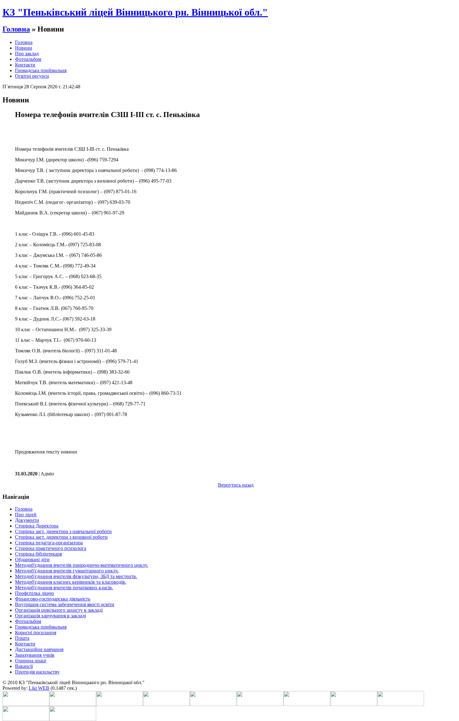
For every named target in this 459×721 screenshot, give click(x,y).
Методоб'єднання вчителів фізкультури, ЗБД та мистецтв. (76, 576)
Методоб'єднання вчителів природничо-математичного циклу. (81, 565)
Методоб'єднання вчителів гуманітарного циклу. (67, 570)
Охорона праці (30, 660)
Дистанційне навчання (39, 649)
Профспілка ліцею (34, 593)
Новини (23, 48)
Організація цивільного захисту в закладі (59, 610)
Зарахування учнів (34, 655)
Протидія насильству (37, 671)
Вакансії (24, 666)
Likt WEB (39, 688)
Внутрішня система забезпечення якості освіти (64, 604)
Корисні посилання (35, 632)
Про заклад (27, 53)
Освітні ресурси (32, 76)
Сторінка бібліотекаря (38, 554)
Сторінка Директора (36, 525)
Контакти (25, 64)
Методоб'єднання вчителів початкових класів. (64, 587)
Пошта (22, 638)
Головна (16, 29)
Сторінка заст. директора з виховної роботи (61, 537)
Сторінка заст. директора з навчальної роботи (63, 531)
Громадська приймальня (41, 70)
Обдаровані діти (32, 559)
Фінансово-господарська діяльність (52, 598)
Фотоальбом (28, 59)
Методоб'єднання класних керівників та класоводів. (70, 582)
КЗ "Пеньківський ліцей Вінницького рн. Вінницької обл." (135, 12)
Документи (27, 520)
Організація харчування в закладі (50, 615)
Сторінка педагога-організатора (49, 542)
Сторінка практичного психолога (50, 548)
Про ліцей (26, 514)
